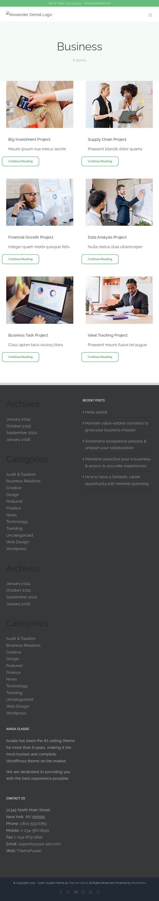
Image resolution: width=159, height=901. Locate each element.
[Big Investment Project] (39, 104)
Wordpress (16, 548)
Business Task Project (28, 335)
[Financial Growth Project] (39, 202)
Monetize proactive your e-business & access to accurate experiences (118, 462)
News (11, 515)
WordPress (139, 882)
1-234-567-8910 (35, 830)
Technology (17, 521)
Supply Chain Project (107, 139)
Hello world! (96, 412)
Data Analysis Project (107, 237)
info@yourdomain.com (98, 3)
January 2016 (18, 439)
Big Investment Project (29, 139)
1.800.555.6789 (33, 823)
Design (12, 494)
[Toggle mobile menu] (150, 15)
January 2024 (18, 419)
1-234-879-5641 (28, 837)
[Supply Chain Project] (119, 104)
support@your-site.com (39, 844)
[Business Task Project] (39, 300)
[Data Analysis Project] (119, 202)
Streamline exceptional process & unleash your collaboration (115, 444)
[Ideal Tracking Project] (119, 300)
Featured (14, 501)
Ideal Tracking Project (108, 335)
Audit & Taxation (21, 474)
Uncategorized (19, 535)
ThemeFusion (29, 850)
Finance (13, 508)
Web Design (17, 542)
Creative (13, 487)
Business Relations (23, 481)
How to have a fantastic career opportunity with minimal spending (117, 480)
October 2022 (18, 426)
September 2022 (21, 432)
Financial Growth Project (30, 237)
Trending (14, 528)
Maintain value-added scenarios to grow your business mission (116, 426)
